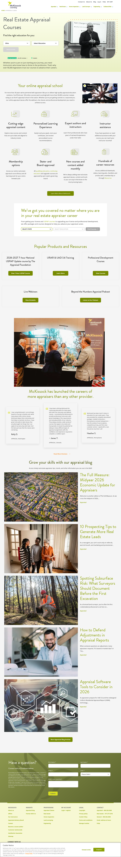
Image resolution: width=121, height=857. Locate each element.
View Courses (100, 273)
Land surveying (48, 820)
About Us (89, 2)
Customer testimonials (15, 830)
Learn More (61, 273)
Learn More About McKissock (60, 193)
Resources (108, 178)
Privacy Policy (29, 853)
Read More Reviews (60, 454)
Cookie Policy (83, 817)
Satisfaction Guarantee (15, 833)
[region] (60, 850)
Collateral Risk (107, 6)
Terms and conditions (85, 820)
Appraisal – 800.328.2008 (104, 810)
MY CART (110, 2)
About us (11, 810)
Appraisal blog (30, 810)
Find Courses (11, 49)
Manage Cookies (84, 823)
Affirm (10, 814)
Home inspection (49, 817)
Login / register (66, 810)
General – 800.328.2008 (104, 817)
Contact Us (81, 2)
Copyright (82, 810)
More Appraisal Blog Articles (60, 740)
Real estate (47, 814)
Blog (94, 2)
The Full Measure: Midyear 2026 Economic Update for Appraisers (97, 482)
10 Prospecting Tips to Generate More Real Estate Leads (98, 531)
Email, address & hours (104, 820)
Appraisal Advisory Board (16, 820)
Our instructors (13, 817)
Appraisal (53, 6)
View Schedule (30, 300)
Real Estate (63, 6)
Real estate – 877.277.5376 (105, 814)
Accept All (98, 849)
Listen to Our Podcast (90, 300)
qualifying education (42, 171)
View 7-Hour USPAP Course (20, 273)
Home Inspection (74, 6)
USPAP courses (49, 221)
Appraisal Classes (49, 810)
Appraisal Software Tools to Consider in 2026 (96, 686)
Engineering (97, 6)
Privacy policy (83, 814)
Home (3, 10)
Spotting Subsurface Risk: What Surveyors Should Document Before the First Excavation (97, 588)
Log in (99, 2)
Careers (10, 823)
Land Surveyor (86, 6)
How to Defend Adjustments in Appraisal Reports (94, 635)
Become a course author (15, 826)
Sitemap (10, 836)
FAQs (104, 2)
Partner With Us (31, 814)
